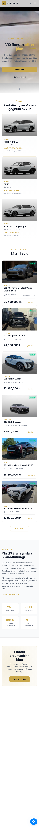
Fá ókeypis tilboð (19, 679)
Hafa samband (20, 77)
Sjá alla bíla (18, 529)
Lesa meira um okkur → (11, 595)
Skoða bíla (19, 70)
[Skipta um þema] (30, 3)
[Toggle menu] (35, 3)
